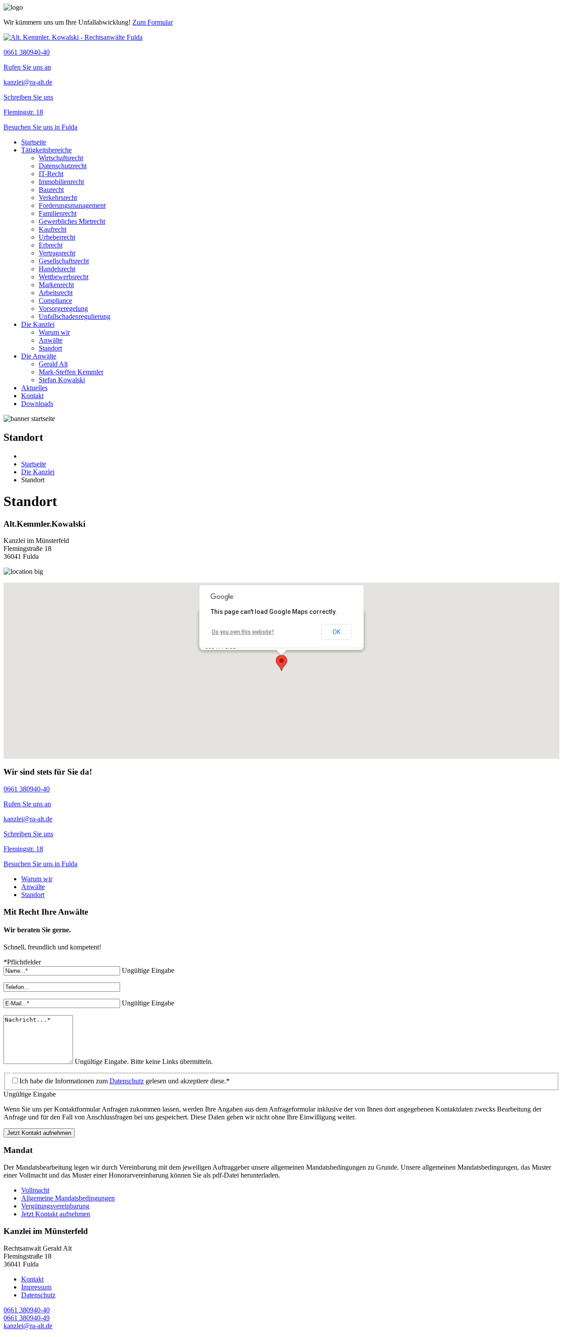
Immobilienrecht (61, 181)
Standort (50, 348)
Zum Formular (152, 22)
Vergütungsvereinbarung (55, 1206)
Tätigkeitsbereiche (46, 150)
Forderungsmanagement (72, 205)
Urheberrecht (57, 237)
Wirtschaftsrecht (61, 158)
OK (336, 631)
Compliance (55, 300)
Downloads (37, 403)
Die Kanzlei (38, 324)
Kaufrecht (52, 229)
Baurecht (51, 189)
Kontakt (32, 395)
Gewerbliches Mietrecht (72, 221)
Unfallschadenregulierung (74, 316)
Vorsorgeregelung (63, 308)
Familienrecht (58, 213)
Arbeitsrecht (56, 292)
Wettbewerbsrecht (63, 277)
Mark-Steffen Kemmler (71, 372)
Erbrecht (50, 245)
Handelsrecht (57, 269)
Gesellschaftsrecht (64, 261)
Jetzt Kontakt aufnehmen (39, 1133)
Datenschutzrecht (63, 166)
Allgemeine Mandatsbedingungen (68, 1198)
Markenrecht (56, 284)
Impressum (36, 1287)
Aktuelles (34, 387)
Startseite (33, 142)
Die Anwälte (38, 356)
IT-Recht (51, 173)
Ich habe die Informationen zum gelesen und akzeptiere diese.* (124, 1081)
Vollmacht (35, 1190)
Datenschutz (127, 1081)
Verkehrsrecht (58, 197)
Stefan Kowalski (62, 380)
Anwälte (50, 340)
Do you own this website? (243, 632)
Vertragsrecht (57, 253)
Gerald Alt (53, 364)
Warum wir (54, 332)
